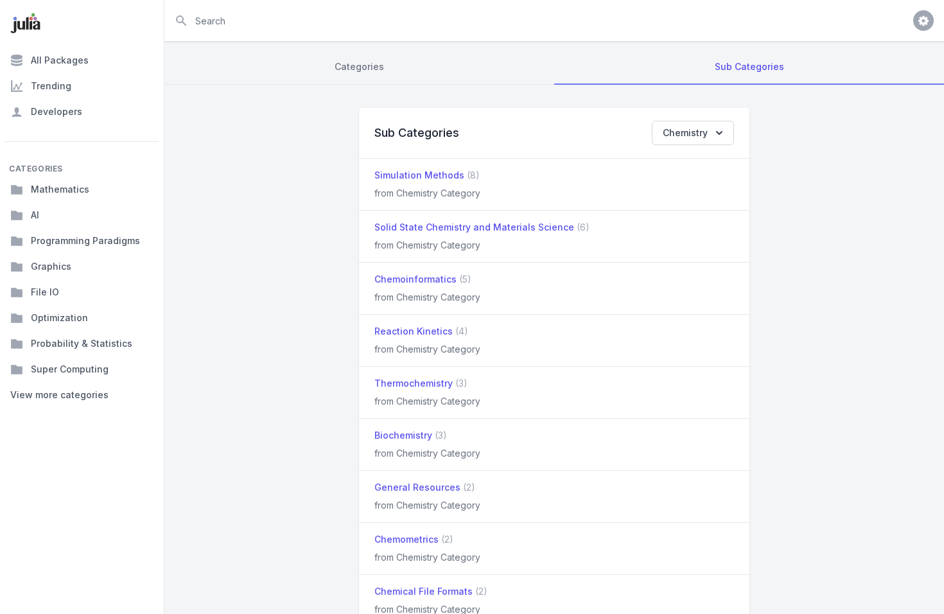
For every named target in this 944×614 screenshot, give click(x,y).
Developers (56, 111)
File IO (45, 291)
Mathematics (60, 189)
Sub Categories (749, 66)
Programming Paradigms (85, 240)
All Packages (60, 60)
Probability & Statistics (81, 343)
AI (35, 214)
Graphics (51, 266)
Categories (359, 66)
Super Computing (70, 369)
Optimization (59, 317)
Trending (51, 85)
